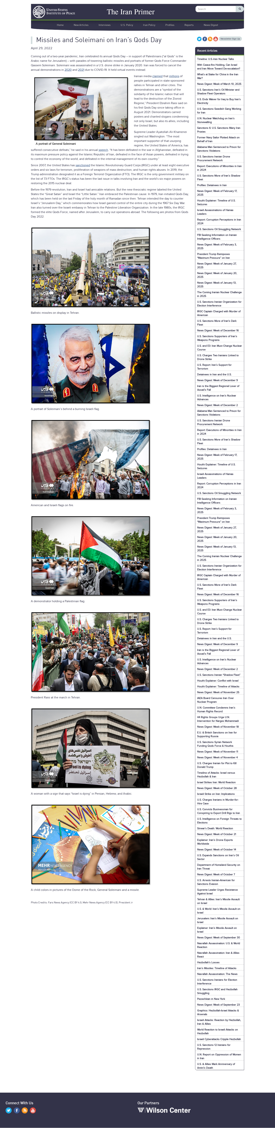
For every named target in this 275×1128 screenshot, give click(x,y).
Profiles (169, 25)
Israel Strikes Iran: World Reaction (216, 782)
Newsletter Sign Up (230, 38)
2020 (68, 70)
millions (174, 76)
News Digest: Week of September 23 (218, 1004)
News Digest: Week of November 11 (217, 751)
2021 (81, 70)
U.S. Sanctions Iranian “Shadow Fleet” (218, 675)
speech (103, 150)
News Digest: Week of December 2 (217, 405)
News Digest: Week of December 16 (218, 330)
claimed (157, 76)
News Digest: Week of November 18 (218, 726)
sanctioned (83, 165)
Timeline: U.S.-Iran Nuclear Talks (215, 59)
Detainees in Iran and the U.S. (214, 374)
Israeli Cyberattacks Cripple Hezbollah (219, 1039)
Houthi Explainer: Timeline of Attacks (218, 686)
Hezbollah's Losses (208, 962)
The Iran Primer (131, 10)
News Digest (211, 25)
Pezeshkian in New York (211, 999)
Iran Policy (149, 25)
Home (60, 25)
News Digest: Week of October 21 (216, 834)
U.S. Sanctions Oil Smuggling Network (219, 229)
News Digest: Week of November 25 (218, 692)
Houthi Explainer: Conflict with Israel (218, 680)
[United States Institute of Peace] (52, 12)
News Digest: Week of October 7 (216, 874)
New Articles (81, 25)
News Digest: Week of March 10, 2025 (219, 84)
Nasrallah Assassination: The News (217, 974)
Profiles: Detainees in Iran (212, 185)
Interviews (105, 25)
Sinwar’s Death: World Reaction (215, 828)
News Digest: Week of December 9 (217, 380)
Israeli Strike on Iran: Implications (216, 794)
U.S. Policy (127, 25)
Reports (189, 25)
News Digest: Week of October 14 (216, 849)
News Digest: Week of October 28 (217, 788)
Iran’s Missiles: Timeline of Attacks (216, 968)
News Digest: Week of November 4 (217, 757)
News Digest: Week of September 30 (218, 937)
